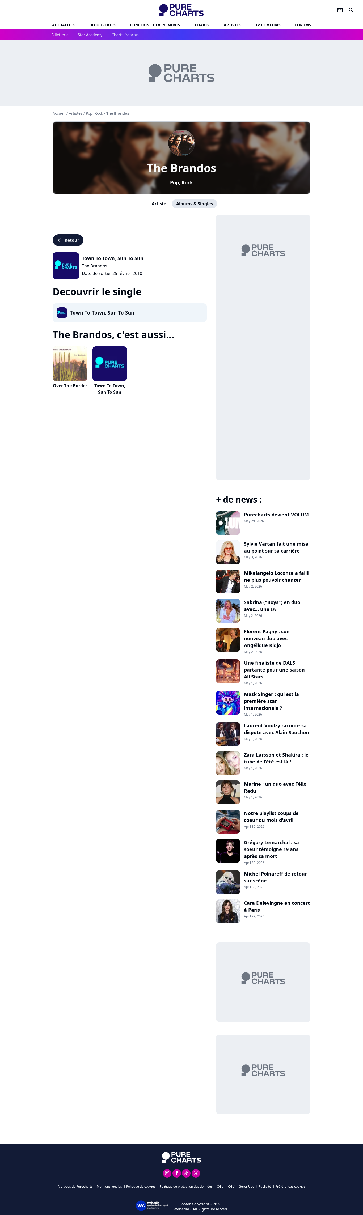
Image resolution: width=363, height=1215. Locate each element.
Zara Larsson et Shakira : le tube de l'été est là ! (276, 758)
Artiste (159, 204)
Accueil (59, 113)
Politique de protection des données (186, 1186)
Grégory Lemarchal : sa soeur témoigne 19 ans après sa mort (271, 849)
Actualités (63, 24)
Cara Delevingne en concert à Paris (277, 906)
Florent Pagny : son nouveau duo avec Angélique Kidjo (267, 638)
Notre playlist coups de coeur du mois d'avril (271, 816)
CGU (220, 1186)
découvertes (102, 24)
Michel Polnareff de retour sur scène (275, 877)
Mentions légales (109, 1186)
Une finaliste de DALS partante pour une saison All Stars (274, 670)
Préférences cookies (290, 1186)
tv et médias (268, 24)
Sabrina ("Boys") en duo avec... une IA (272, 605)
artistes (232, 24)
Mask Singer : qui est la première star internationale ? (271, 701)
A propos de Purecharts (75, 1186)
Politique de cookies (140, 1186)
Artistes (75, 113)
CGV (231, 1186)
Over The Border (70, 386)
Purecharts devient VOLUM (276, 514)
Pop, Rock (181, 182)
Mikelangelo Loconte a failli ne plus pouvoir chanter (276, 576)
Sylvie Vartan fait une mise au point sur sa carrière (276, 547)
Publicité (265, 1186)
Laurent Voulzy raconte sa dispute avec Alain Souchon (276, 729)
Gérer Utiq (246, 1186)
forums (303, 24)
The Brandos (181, 167)
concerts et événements (155, 24)
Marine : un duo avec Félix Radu (275, 787)
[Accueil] (181, 10)
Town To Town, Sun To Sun (109, 389)
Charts (202, 24)
